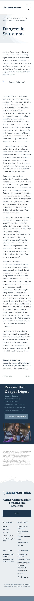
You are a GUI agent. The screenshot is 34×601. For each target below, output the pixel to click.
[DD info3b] (17, 491)
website (19, 72)
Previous (8, 376)
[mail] (28, 577)
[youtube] (25, 577)
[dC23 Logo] (12, 7)
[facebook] (18, 577)
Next (28, 376)
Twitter (12, 75)
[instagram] (21, 577)
